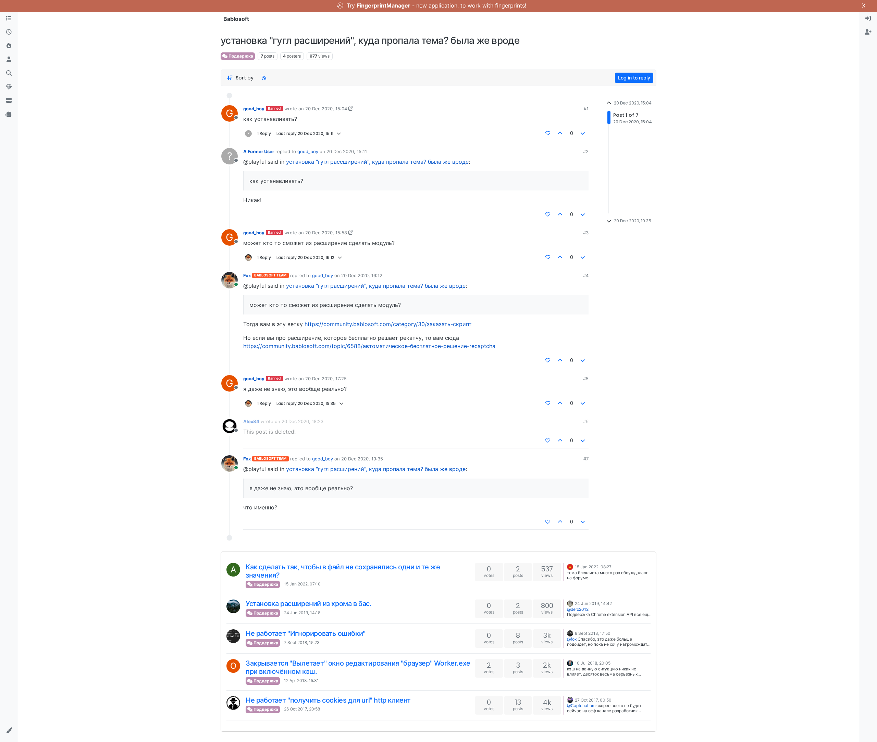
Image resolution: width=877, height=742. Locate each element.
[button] (9, 730)
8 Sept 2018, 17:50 (592, 633)
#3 (586, 232)
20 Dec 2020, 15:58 (326, 232)
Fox (247, 275)
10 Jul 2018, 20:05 (592, 663)
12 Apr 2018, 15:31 (301, 680)
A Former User (258, 151)
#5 (586, 378)
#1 (586, 108)
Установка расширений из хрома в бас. (309, 603)
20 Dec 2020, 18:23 (302, 421)
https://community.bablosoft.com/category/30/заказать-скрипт (388, 324)
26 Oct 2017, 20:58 (302, 709)
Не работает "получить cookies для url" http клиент (328, 700)
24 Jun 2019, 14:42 (593, 603)
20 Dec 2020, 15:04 (326, 108)
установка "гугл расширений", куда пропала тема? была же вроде (376, 285)
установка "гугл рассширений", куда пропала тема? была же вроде (377, 161)
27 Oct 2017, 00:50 (593, 700)
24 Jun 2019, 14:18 (302, 612)
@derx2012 (578, 609)
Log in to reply (634, 78)
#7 (586, 458)
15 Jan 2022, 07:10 (302, 583)
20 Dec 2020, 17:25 (326, 378)
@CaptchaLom (581, 705)
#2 (586, 151)
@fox (572, 639)
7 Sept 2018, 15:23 (302, 642)
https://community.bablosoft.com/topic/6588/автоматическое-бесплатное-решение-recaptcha (369, 346)
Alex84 (251, 421)
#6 (586, 421)
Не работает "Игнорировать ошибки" (306, 633)
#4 (586, 275)
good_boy (253, 108)
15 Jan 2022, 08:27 (593, 566)
